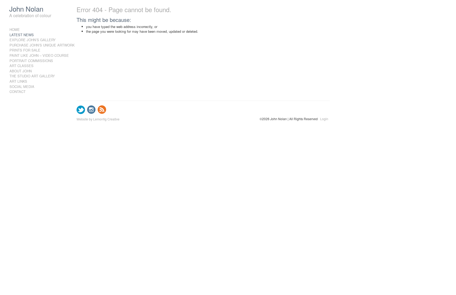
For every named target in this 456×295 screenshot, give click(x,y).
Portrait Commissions (31, 60)
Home (15, 29)
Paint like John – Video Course (35, 55)
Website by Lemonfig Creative (98, 119)
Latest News (22, 34)
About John (21, 70)
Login (324, 119)
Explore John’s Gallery (33, 39)
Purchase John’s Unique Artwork (35, 45)
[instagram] (91, 112)
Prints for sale (25, 50)
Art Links (18, 81)
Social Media (22, 86)
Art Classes (22, 65)
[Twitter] (81, 112)
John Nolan (26, 8)
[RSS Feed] (102, 112)
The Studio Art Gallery (32, 75)
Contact (18, 91)
